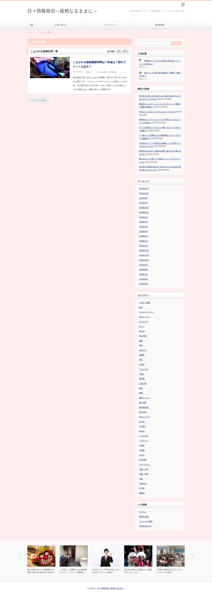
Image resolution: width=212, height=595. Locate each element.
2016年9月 (143, 217)
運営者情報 (159, 25)
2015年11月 (144, 255)
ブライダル (143, 369)
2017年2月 (143, 198)
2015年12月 (144, 250)
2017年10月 (144, 193)
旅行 (141, 360)
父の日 (142, 422)
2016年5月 (143, 227)
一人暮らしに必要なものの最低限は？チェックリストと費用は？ (73, 571)
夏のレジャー (144, 398)
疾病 (141, 341)
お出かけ (88, 72)
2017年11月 (144, 188)
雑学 (141, 388)
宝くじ (142, 326)
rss (183, 4)
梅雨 (141, 393)
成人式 (142, 331)
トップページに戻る (38, 100)
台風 (141, 479)
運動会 (142, 493)
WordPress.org (145, 526)
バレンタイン (144, 464)
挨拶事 (142, 355)
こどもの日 (143, 436)
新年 (141, 307)
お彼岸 (142, 445)
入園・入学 (143, 469)
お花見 (142, 364)
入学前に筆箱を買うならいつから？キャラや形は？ (169, 571)
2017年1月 (143, 203)
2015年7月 (143, 274)
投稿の (144, 517)
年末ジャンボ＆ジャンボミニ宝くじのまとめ (157, 112)
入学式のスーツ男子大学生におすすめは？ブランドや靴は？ (105, 571)
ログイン (142, 512)
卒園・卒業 (143, 474)
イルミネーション (146, 312)
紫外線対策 (143, 407)
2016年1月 (143, 246)
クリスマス (143, 322)
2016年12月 (144, 208)
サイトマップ (110, 25)
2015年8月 (143, 269)
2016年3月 (143, 236)
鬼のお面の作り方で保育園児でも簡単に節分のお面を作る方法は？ (41, 571)
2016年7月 (143, 222)
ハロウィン (143, 441)
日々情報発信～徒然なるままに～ (62, 10)
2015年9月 (143, 265)
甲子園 (142, 488)
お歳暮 (142, 450)
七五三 (142, 455)
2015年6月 (143, 279)
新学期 (142, 379)
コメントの (145, 521)
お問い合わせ (60, 25)
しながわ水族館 (101, 72)
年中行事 (142, 460)
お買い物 (142, 383)
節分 (141, 345)
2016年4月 (143, 231)
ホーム (31, 25)
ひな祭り (142, 426)
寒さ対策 (142, 336)
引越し (142, 374)
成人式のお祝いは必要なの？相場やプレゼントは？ (138, 571)
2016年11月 (144, 212)
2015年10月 (144, 260)
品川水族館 (112, 72)
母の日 (142, 431)
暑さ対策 (142, 403)
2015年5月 (143, 284)
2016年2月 (143, 241)
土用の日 (142, 483)
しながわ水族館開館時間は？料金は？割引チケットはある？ (99, 64)
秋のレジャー (144, 417)
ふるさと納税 (144, 302)
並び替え (111, 51)
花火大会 (142, 412)
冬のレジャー (144, 317)
